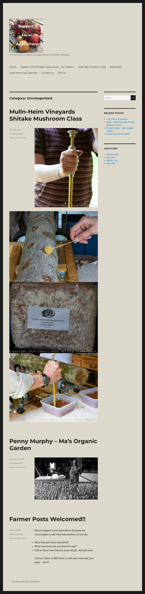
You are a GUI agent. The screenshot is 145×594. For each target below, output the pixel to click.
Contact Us (47, 73)
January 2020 (112, 154)
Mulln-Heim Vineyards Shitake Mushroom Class (45, 115)
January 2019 (112, 160)
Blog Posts (116, 67)
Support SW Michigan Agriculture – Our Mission (47, 67)
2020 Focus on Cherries (117, 119)
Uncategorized (16, 134)
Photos (62, 73)
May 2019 (110, 157)
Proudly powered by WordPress (26, 581)
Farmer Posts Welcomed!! (47, 519)
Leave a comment (17, 138)
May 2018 (110, 163)
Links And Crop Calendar (23, 73)
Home (12, 67)
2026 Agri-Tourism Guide (92, 67)
